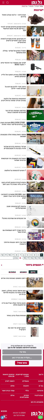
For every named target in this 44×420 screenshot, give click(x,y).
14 (39, 258)
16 (32, 258)
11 (6, 255)
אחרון (16, 258)
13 (42, 258)
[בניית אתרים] (4, 411)
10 (9, 255)
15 (35, 258)
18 (25, 258)
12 (2, 255)
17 (28, 258)
